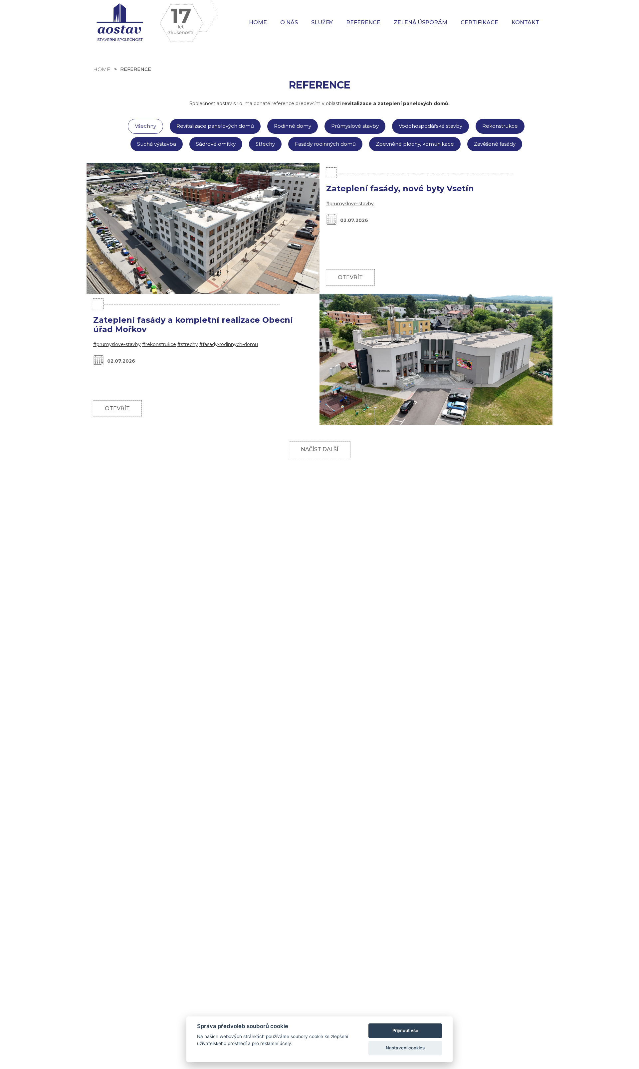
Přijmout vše (405, 1030)
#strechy (187, 344)
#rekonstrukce (159, 344)
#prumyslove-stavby (350, 204)
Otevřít (350, 277)
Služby (322, 22)
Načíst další (319, 449)
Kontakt (525, 22)
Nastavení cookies (405, 1047)
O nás (289, 22)
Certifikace (479, 22)
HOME (101, 69)
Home (258, 22)
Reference (363, 22)
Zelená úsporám (420, 22)
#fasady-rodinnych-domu (228, 344)
